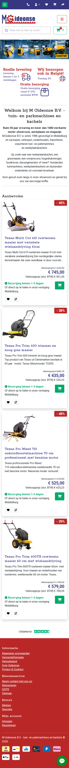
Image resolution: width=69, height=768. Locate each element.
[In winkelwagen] (59, 285)
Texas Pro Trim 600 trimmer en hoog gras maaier (30, 348)
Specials (7, 709)
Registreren (9, 725)
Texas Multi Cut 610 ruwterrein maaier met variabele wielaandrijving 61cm (30, 242)
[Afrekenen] (63, 4)
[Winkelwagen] (55, 4)
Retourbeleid (9, 661)
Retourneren (9, 685)
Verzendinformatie (13, 657)
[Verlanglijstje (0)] (47, 4)
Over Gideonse (10, 665)
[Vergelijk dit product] (15, 299)
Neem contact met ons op (17, 681)
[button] (37, 4)
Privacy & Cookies (12, 669)
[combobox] (26, 30)
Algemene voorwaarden (16, 653)
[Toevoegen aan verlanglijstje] (8, 299)
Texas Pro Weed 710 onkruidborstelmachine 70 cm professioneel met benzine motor (31, 453)
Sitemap (7, 693)
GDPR (5, 689)
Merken (6, 705)
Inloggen (7, 721)
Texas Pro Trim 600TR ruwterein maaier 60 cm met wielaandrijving (33, 559)
